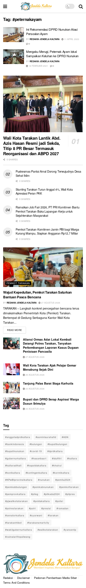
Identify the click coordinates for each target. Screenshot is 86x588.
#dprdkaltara (55, 451)
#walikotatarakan (48, 529)
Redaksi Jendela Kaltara (44, 39)
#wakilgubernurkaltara (18, 529)
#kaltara (72, 458)
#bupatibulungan (57, 444)
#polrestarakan (14, 508)
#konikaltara (12, 472)
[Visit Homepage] (36, 6)
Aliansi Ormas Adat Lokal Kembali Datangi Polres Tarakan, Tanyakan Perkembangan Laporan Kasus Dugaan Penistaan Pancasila (51, 345)
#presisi (46, 508)
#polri (32, 508)
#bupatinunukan (14, 451)
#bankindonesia (14, 444)
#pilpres (70, 494)
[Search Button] (81, 6)
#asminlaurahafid (46, 437)
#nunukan (44, 479)
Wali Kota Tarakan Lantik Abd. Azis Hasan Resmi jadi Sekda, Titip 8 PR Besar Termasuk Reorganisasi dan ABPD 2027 (31, 145)
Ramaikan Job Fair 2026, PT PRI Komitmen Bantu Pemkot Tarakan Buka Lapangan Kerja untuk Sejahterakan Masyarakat (47, 211)
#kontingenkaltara (36, 472)
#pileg (34, 494)
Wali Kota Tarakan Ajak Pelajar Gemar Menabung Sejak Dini (49, 367)
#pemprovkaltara (15, 494)
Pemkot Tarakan (18, 283)
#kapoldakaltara (36, 465)
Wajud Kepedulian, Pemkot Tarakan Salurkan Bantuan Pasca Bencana (37, 294)
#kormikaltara (61, 472)
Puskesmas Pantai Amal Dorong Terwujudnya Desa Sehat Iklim (48, 173)
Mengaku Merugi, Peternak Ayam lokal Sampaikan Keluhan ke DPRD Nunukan (52, 53)
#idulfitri (57, 458)
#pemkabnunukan (43, 487)
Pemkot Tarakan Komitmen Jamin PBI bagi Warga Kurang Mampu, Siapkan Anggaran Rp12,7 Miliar (47, 231)
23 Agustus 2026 (34, 388)
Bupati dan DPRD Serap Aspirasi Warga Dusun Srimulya (51, 401)
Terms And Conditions (16, 582)
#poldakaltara (41, 501)
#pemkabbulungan (16, 487)
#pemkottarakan (69, 487)
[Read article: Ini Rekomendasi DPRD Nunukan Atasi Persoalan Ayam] (13, 34)
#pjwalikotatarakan (16, 501)
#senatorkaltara (14, 515)
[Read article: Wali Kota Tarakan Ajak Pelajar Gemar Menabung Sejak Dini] (11, 369)
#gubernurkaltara (15, 458)
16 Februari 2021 (38, 65)
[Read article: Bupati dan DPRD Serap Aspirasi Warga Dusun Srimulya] (11, 403)
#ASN (65, 437)
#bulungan (36, 444)
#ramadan (62, 508)
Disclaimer (23, 578)
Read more (16, 329)
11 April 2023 (71, 39)
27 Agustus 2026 (50, 302)
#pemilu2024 (62, 479)
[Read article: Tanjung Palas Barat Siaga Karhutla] (11, 387)
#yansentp (70, 529)
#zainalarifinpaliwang (17, 536)
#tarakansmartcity (38, 522)
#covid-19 (36, 451)
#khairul (57, 465)
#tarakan (53, 515)
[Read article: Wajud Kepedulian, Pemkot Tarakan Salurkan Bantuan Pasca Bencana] (43, 267)
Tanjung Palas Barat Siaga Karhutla (48, 383)
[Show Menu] (5, 6)
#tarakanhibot (13, 522)
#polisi (59, 501)
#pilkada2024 (52, 494)
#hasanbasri (39, 458)
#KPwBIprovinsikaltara (18, 479)
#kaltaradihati (13, 465)
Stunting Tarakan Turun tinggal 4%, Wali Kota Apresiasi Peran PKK (44, 191)
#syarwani (36, 515)
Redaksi (8, 578)
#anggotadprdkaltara (17, 437)
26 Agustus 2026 (34, 374)
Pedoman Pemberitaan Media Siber (55, 578)
